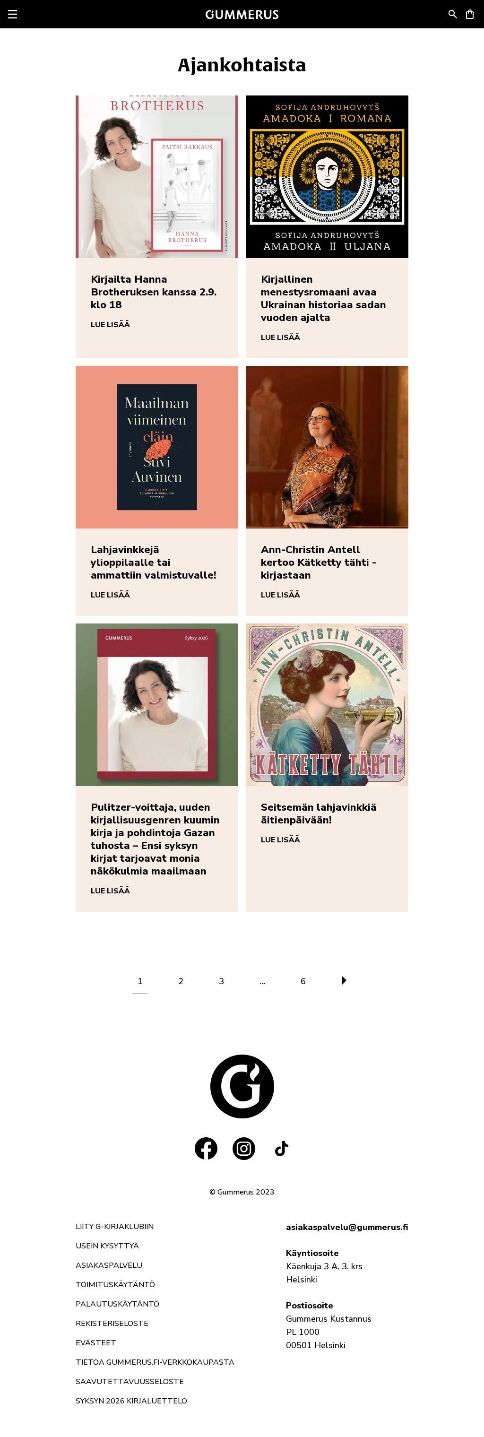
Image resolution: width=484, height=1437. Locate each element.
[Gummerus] (242, 14)
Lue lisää (110, 325)
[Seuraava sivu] (344, 981)
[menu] (12, 14)
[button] (452, 14)
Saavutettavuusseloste (130, 1381)
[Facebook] (206, 1148)
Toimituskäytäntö (115, 1285)
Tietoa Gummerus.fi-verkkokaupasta (155, 1362)
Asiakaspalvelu (109, 1265)
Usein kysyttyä (107, 1246)
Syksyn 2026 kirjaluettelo (131, 1401)
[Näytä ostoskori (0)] (469, 14)
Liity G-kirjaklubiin (115, 1226)
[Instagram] (244, 1148)
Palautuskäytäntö (117, 1304)
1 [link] (140, 981)
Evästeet (96, 1343)
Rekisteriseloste (112, 1323)
